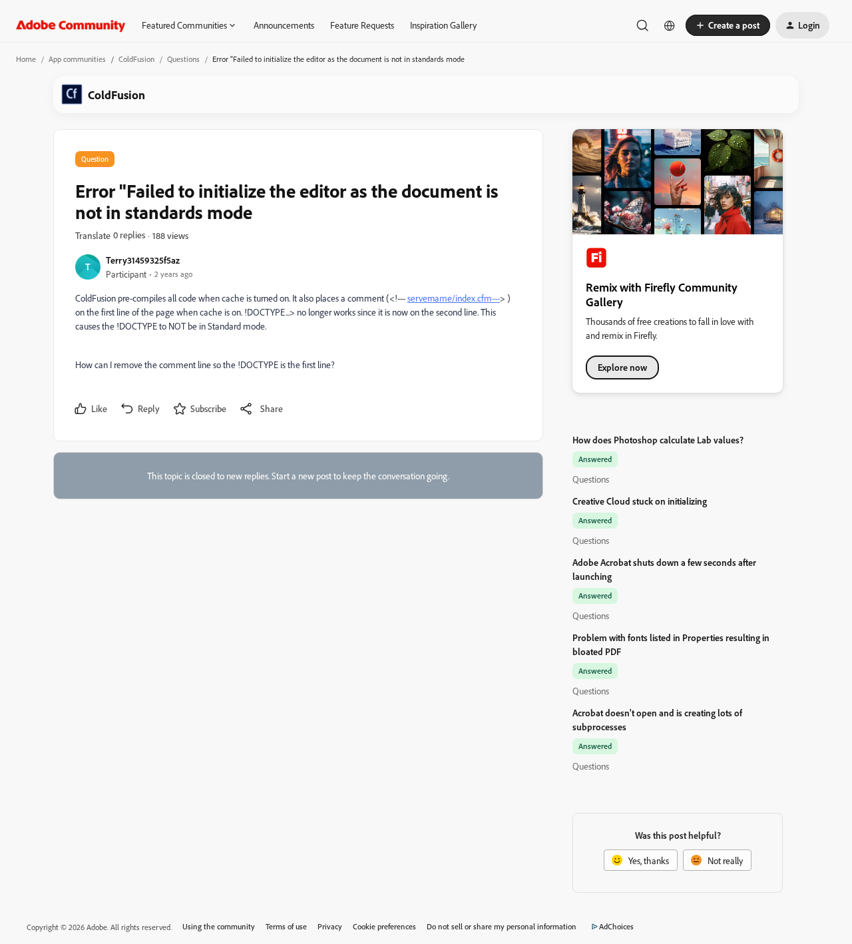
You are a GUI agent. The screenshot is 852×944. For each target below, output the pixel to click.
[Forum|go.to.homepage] (71, 25)
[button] (728, 25)
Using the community (218, 926)
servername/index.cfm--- (453, 298)
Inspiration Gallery (443, 25)
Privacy (330, 926)
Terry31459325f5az (143, 260)
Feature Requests (362, 25)
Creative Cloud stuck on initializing (639, 501)
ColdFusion (136, 59)
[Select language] (669, 25)
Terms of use (286, 926)
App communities (77, 59)
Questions (183, 59)
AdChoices (616, 926)
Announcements (284, 25)
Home (26, 59)
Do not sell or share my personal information (501, 926)
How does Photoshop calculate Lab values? (658, 439)
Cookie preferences (384, 926)
